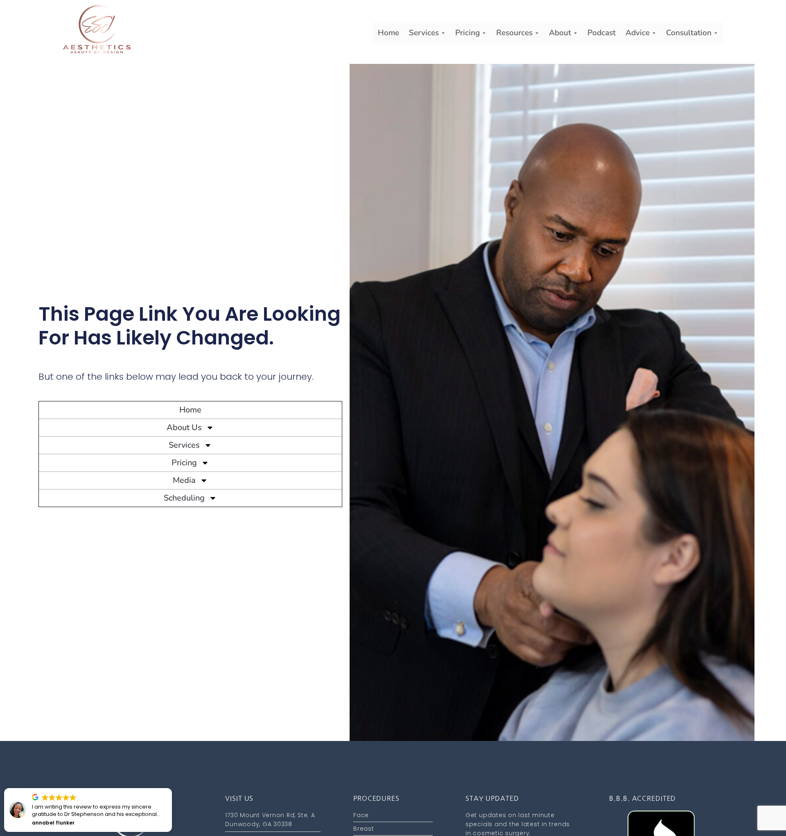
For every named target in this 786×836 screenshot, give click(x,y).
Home (190, 409)
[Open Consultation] (716, 33)
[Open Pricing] (484, 33)
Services (184, 445)
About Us (184, 427)
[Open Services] (443, 33)
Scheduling (184, 497)
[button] (40, 788)
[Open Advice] (654, 33)
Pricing (184, 462)
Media (184, 480)
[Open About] (575, 33)
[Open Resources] (537, 33)
